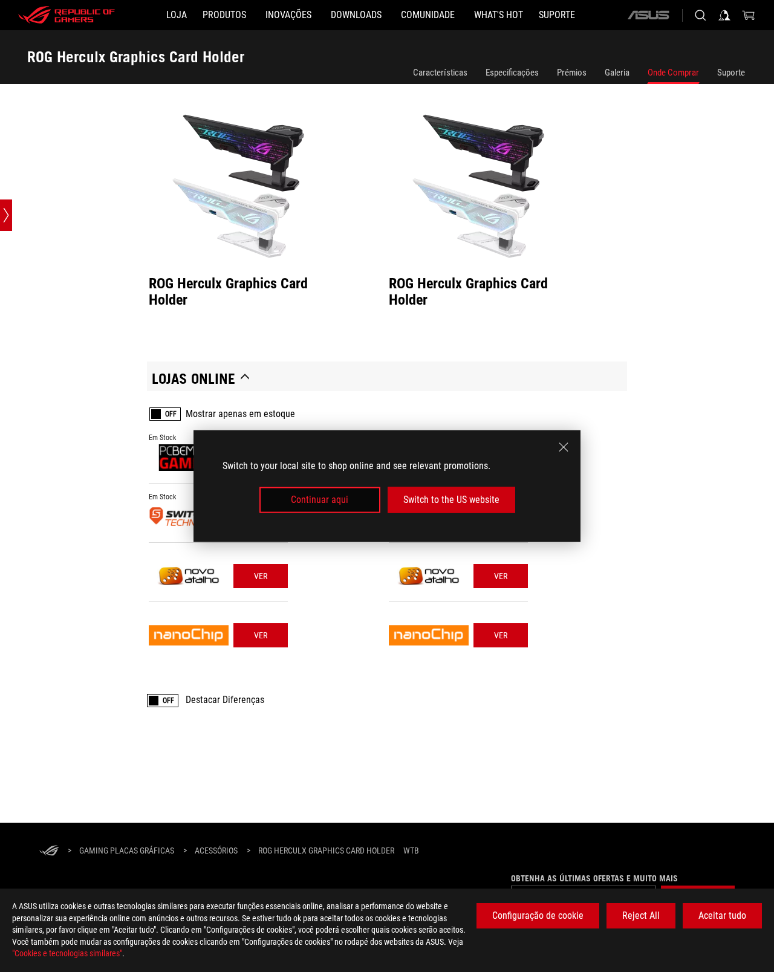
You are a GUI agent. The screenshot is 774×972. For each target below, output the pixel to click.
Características (440, 72)
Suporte (731, 72)
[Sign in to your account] (724, 15)
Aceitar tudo (722, 915)
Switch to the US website (451, 499)
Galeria (617, 72)
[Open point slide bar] (6, 215)
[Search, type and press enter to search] (700, 15)
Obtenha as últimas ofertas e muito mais (594, 878)
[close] (563, 447)
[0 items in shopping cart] (748, 15)
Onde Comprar (673, 72)
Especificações (512, 72)
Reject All (641, 915)
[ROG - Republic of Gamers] (66, 15)
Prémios (572, 72)
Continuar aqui (319, 499)
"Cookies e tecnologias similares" (67, 953)
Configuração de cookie (538, 915)
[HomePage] (49, 851)
